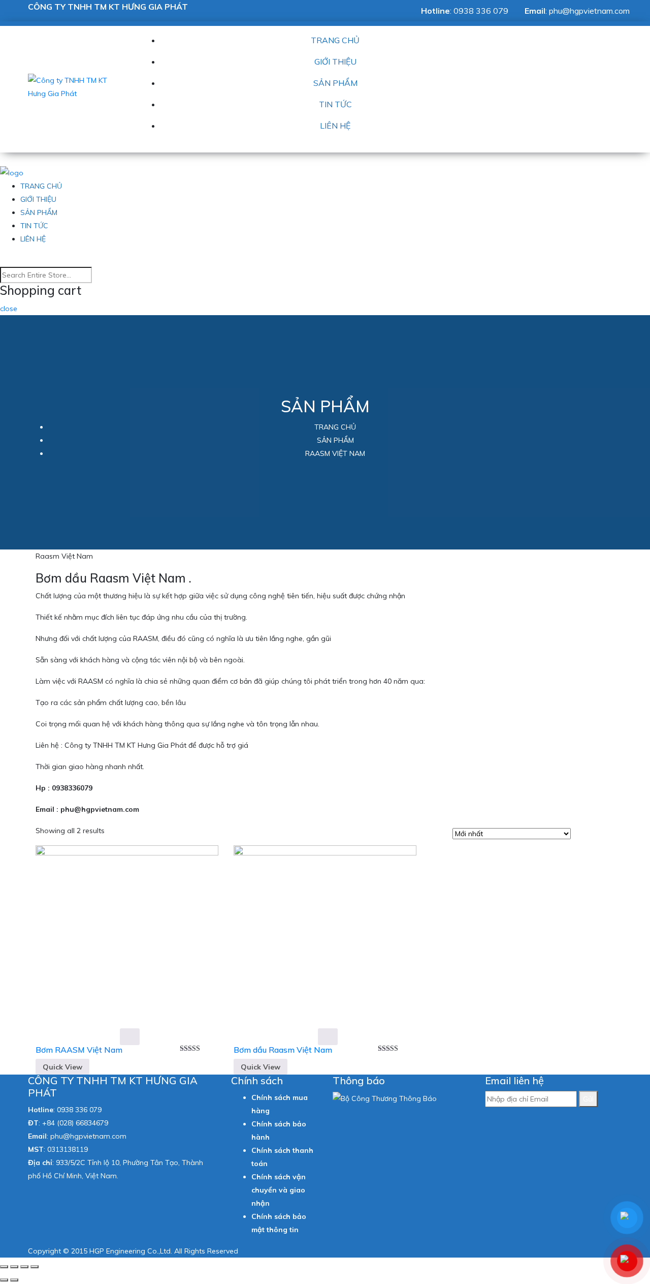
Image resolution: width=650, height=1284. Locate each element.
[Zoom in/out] (34, 1266)
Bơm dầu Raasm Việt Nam (283, 1050)
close (8, 308)
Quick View (62, 1067)
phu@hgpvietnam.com (589, 11)
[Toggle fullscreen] (24, 1266)
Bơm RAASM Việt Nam (79, 1050)
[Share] (14, 1266)
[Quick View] (130, 1036)
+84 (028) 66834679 (75, 1122)
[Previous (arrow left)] (4, 1279)
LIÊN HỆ (335, 125)
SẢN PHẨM (335, 83)
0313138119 (67, 1149)
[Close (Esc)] (4, 1266)
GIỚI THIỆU (335, 61)
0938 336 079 (480, 11)
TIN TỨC (335, 104)
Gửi (588, 1099)
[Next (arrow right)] (14, 1279)
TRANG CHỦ (335, 40)
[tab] (582, 834)
